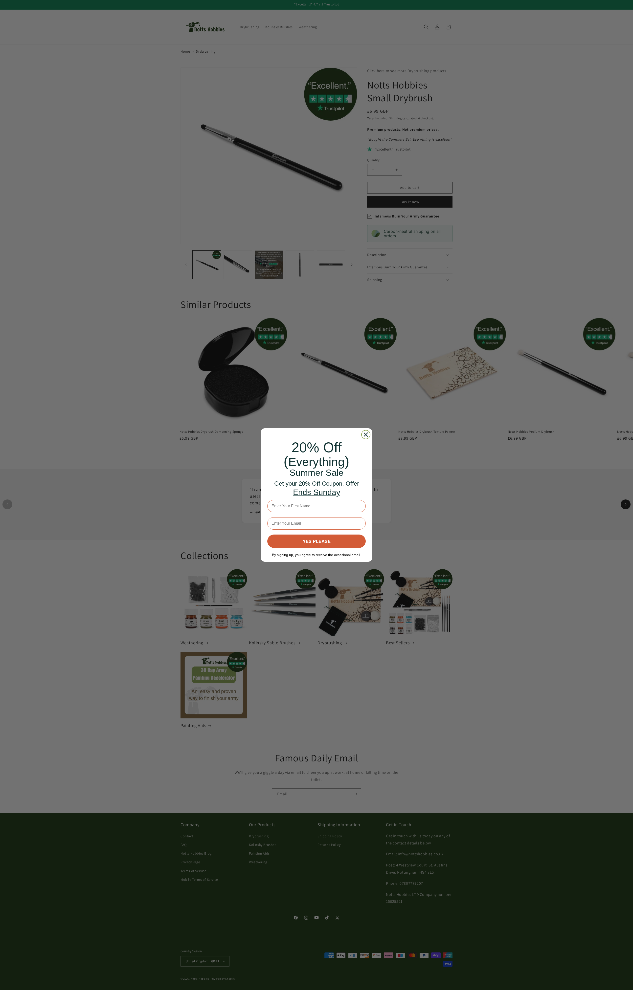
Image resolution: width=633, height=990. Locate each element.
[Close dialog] (366, 434)
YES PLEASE (317, 541)
